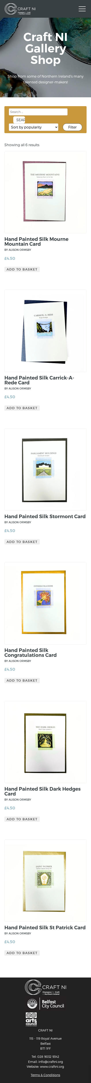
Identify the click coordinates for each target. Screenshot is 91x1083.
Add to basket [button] (22, 269)
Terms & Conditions (45, 1075)
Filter (72, 127)
